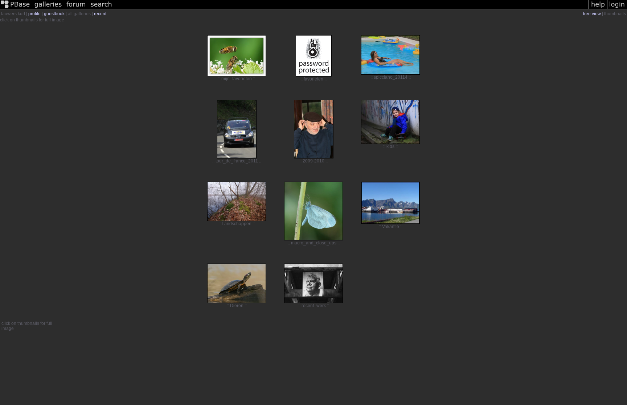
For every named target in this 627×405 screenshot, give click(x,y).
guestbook (54, 13)
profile (34, 13)
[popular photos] (351, 8)
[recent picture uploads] (48, 8)
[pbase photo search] (101, 8)
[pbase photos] (16, 8)
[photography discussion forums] (76, 8)
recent (100, 13)
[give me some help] (598, 8)
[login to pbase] (617, 8)
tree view (592, 13)
